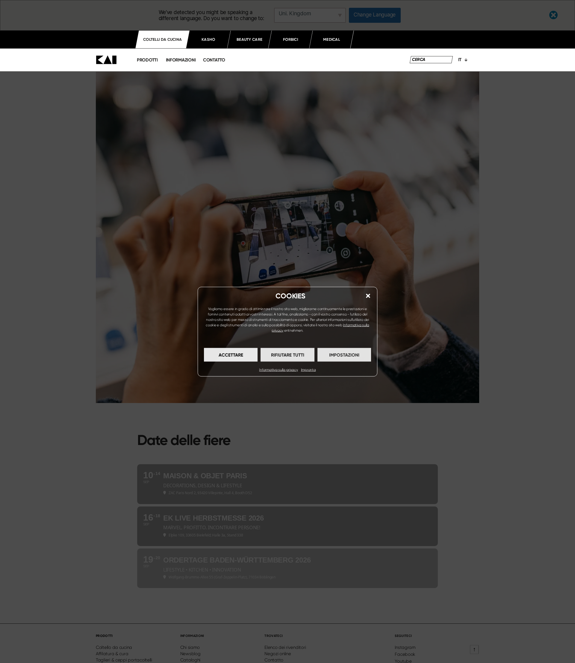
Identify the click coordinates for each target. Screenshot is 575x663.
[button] (368, 296)
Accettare (231, 354)
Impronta (308, 369)
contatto (214, 60)
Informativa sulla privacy (278, 369)
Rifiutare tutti (287, 354)
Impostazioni (344, 354)
